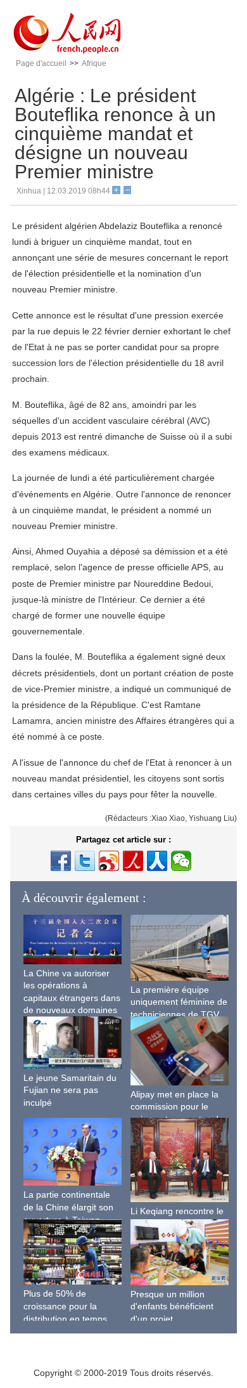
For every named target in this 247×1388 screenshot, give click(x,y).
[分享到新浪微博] (109, 861)
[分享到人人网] (157, 861)
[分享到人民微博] (133, 861)
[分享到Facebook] (61, 861)
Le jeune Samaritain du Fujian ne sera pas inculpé (70, 1090)
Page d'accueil (41, 63)
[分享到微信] (181, 861)
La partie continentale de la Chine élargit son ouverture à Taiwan (68, 1206)
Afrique (94, 63)
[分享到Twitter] (85, 861)
